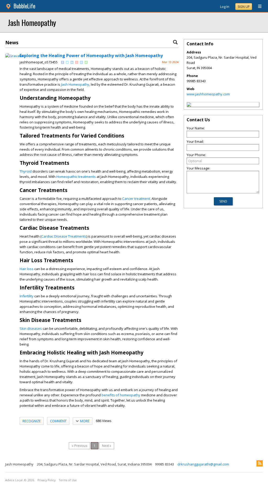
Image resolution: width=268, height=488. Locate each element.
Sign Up (244, 6)
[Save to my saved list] (86, 62)
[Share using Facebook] (62, 62)
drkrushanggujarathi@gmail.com (203, 464)
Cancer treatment (136, 198)
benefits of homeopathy (121, 395)
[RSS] (259, 463)
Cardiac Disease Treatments (63, 236)
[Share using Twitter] (67, 62)
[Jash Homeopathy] (189, 105)
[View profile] (14, 55)
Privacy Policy (46, 480)
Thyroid (26, 171)
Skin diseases (31, 328)
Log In (224, 6)
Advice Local (14, 480)
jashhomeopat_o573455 (39, 62)
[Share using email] (81, 62)
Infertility (27, 296)
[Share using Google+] (76, 62)
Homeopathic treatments (76, 176)
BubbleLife (24, 6)
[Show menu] (258, 6)
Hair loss (27, 268)
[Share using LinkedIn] (72, 62)
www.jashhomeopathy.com (208, 94)
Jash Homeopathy (32, 22)
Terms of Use (68, 480)
